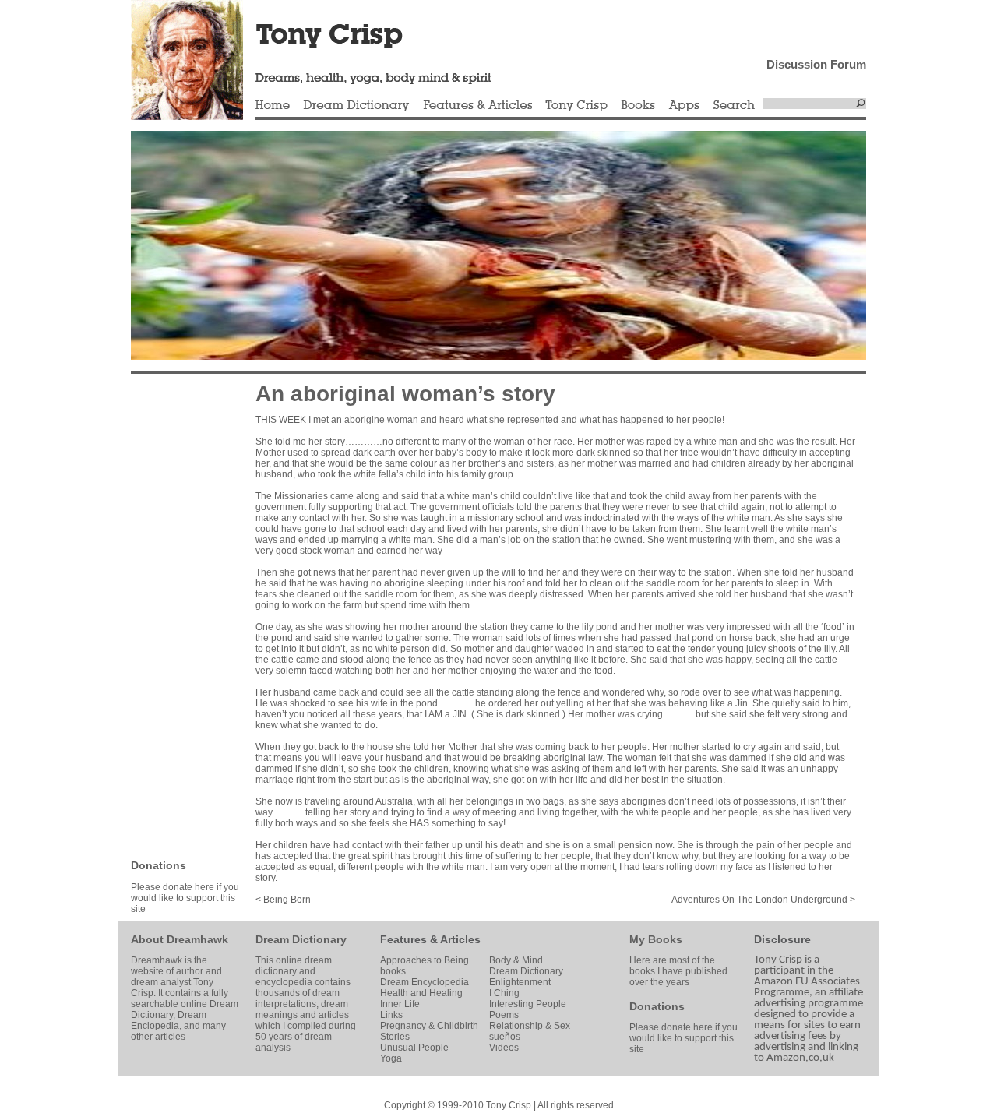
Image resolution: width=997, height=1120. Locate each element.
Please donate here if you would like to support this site (185, 898)
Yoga (391, 1058)
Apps (683, 105)
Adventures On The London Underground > (763, 899)
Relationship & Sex (529, 1025)
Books (638, 105)
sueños (504, 1036)
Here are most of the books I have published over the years (678, 971)
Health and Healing (421, 993)
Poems (504, 1014)
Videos (504, 1047)
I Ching (504, 993)
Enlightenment (520, 982)
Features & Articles (477, 105)
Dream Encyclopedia (424, 982)
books (393, 971)
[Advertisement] (177, 615)
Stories (395, 1036)
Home (272, 105)
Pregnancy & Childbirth (429, 1025)
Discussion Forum (816, 64)
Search (734, 105)
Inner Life (400, 1003)
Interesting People (527, 1003)
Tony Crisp (576, 105)
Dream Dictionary (356, 105)
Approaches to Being (424, 960)
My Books (655, 939)
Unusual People (414, 1047)
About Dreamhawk (179, 939)
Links (391, 1014)
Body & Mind (516, 960)
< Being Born (283, 899)
